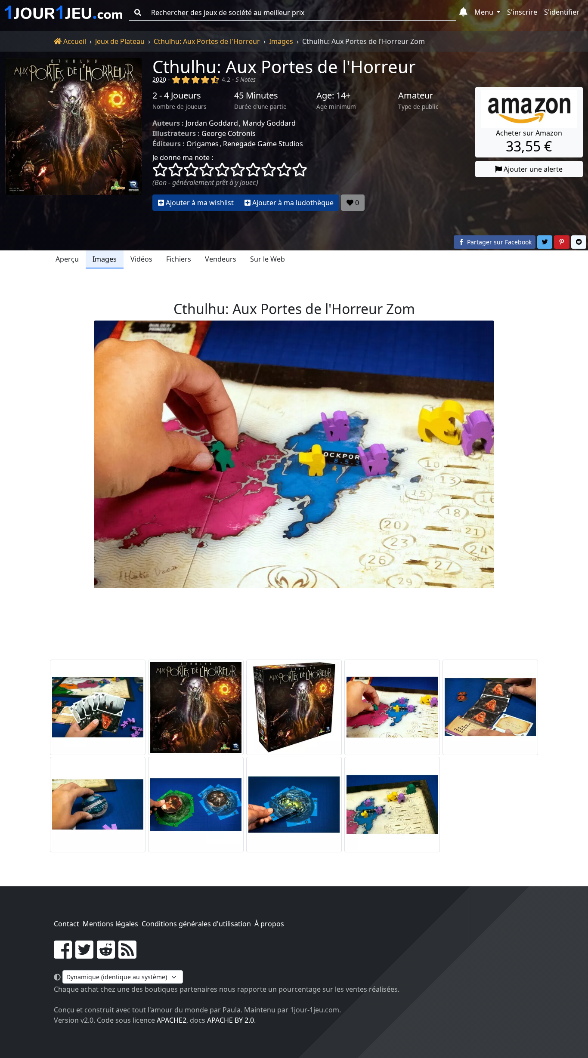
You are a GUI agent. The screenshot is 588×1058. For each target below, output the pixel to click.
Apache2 (171, 1020)
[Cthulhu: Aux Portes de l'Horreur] (73, 134)
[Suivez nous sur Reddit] (106, 954)
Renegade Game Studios (263, 143)
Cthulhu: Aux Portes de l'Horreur (207, 41)
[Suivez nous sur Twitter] (84, 954)
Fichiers (178, 259)
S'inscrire (522, 12)
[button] (463, 12)
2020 (159, 79)
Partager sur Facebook (498, 242)
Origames (202, 143)
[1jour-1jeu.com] (63, 12)
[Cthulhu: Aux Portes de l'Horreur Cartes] (98, 707)
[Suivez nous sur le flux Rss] (127, 954)
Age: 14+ (333, 95)
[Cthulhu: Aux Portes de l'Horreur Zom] (392, 707)
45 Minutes (256, 95)
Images (281, 41)
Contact (66, 923)
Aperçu (67, 259)
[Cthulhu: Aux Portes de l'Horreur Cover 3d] (294, 707)
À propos (269, 923)
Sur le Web (267, 259)
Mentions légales (110, 923)
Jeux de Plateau (120, 41)
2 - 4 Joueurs (176, 95)
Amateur (415, 95)
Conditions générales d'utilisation (196, 923)
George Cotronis (228, 133)
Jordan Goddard (212, 123)
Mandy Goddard (269, 123)
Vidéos (141, 259)
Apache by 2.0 (230, 1020)
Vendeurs (220, 259)
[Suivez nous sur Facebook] (63, 954)
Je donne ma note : (182, 157)
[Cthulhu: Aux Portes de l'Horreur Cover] (196, 707)
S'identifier (561, 12)
